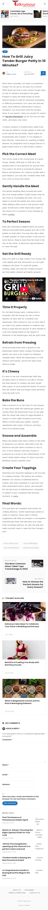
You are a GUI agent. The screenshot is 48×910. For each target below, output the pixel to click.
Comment (7, 740)
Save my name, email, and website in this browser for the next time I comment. (20, 797)
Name (5, 765)
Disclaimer (29, 890)
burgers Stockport (14, 116)
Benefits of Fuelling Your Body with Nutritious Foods (22, 663)
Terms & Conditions (17, 893)
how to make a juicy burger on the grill (12, 543)
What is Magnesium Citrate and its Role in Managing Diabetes (22, 702)
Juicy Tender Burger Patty (12, 548)
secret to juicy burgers (31, 548)
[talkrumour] (24, 4)
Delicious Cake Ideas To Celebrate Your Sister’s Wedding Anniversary (22, 625)
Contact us (34, 893)
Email (5, 775)
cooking (11, 214)
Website (6, 784)
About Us (17, 890)
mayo (15, 496)
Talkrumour (27, 901)
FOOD (5, 51)
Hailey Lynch (11, 74)
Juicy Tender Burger (30, 543)
